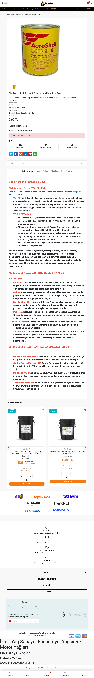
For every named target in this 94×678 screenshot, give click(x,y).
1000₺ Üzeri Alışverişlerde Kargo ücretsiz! (27, 9)
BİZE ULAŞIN (47, 592)
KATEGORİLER (47, 585)
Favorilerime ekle (16, 141)
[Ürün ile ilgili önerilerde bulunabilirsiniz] (81, 163)
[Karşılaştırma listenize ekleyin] (47, 163)
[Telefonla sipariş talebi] (70, 163)
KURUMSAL (47, 573)
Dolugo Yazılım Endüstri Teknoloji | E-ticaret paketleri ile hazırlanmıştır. (47, 668)
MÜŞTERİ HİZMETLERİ (47, 579)
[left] (8, 448)
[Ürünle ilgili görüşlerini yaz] (36, 163)
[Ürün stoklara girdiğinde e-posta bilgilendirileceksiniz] (58, 163)
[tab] (27, 171)
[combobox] (10, 621)
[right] (86, 448)
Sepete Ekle (26, 481)
